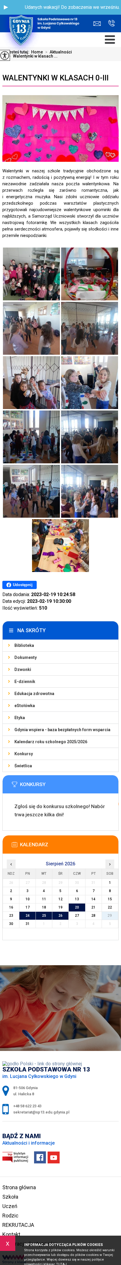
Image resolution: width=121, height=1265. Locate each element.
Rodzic (10, 1215)
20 (77, 907)
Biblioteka (24, 645)
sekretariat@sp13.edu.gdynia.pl (98, 23)
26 (60, 916)
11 (44, 899)
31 (28, 924)
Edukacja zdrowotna (34, 693)
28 (93, 916)
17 (28, 907)
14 (93, 899)
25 (44, 916)
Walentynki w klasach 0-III (55, 77)
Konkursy (23, 753)
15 (110, 899)
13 (77, 899)
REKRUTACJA (18, 1225)
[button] (6, 7)
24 (28, 916)
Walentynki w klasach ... (33, 56)
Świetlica (23, 765)
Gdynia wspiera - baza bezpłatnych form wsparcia (62, 729)
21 (93, 907)
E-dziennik (24, 681)
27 (77, 916)
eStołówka (24, 705)
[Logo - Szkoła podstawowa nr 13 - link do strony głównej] (42, 16)
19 (60, 907)
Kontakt (11, 1234)
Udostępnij (23, 585)
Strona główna (19, 1187)
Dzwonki (22, 669)
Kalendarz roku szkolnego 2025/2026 (50, 741)
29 (110, 916)
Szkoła (10, 1197)
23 (11, 916)
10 (28, 899)
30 (11, 924)
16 (11, 907)
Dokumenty (25, 657)
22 (110, 907)
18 (44, 907)
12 (60, 899)
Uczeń (9, 1206)
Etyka (19, 717)
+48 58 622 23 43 (109, 23)
